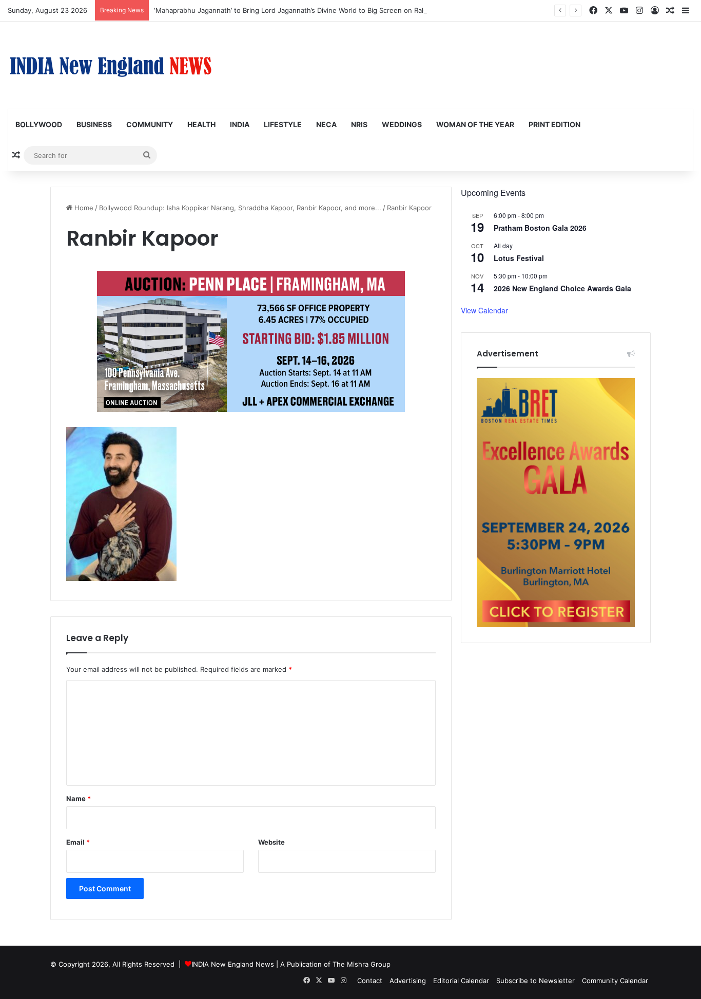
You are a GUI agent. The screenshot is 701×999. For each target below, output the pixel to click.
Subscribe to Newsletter (535, 980)
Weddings (402, 124)
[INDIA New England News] (110, 65)
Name (78, 798)
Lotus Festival (519, 258)
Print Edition (554, 124)
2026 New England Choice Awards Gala (562, 288)
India (239, 124)
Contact (369, 980)
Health (201, 124)
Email (78, 842)
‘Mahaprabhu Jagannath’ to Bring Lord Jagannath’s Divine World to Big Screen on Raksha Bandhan (310, 10)
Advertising (408, 980)
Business (94, 124)
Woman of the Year (475, 124)
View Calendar (484, 310)
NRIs (359, 124)
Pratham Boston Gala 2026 (540, 228)
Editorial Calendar (461, 980)
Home (82, 208)
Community (149, 124)
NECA (326, 124)
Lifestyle (283, 124)
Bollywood (38, 124)
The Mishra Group (362, 964)
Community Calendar (615, 980)
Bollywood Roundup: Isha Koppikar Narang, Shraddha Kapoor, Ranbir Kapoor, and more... (240, 208)
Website (271, 842)
